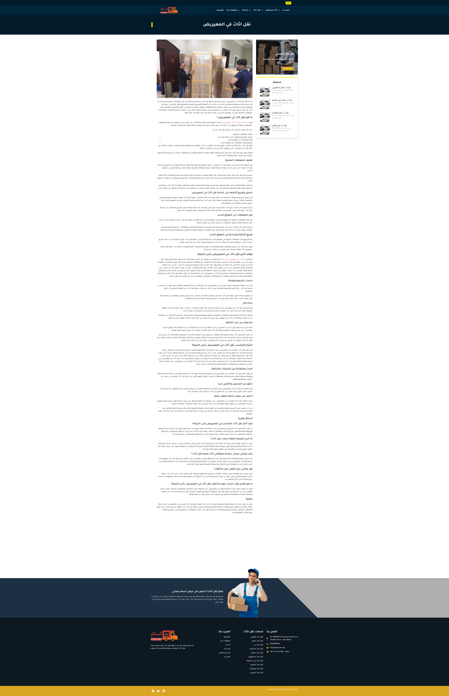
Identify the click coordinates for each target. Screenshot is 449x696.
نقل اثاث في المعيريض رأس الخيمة (233, 259)
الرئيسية (220, 10)
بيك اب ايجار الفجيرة (280, 112)
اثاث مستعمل (271, 10)
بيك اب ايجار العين (279, 125)
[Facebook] (153, 691)
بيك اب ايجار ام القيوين (281, 87)
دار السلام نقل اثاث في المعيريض (235, 123)
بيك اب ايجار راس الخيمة (282, 100)
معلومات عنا (231, 10)
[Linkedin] (163, 691)
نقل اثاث (256, 10)
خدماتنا (245, 10)
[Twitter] (158, 691)
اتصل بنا (286, 10)
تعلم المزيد (287, 68)
